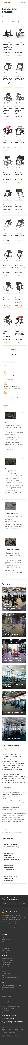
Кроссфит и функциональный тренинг (12, 966)
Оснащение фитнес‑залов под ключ (11, 985)
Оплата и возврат (11, 513)
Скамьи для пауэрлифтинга (11, 745)
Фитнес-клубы (5, 1001)
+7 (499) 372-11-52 (9, 1015)
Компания (5, 934)
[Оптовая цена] (7, 39)
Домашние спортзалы (7, 1012)
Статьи (3, 943)
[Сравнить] (10, 39)
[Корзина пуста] (25, 2)
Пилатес (4, 971)
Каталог (4, 955)
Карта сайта (5, 952)
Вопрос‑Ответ (5, 948)
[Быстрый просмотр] (4, 39)
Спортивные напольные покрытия (11, 979)
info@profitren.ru (9, 1018)
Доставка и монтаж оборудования (11, 992)
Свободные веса (6, 964)
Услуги (4, 982)
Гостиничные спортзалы (8, 1010)
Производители (6, 939)
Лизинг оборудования (8, 987)
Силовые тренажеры (7, 960)
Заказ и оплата (6, 950)
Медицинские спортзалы (8, 1008)
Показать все (6, 365)
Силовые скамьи (6, 962)
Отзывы (4, 941)
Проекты (5, 999)
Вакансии (4, 946)
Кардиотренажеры (7, 958)
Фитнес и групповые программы (10, 969)
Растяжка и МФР (6, 973)
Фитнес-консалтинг (12, 423)
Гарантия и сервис (12, 549)
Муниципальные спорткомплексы (11, 1006)
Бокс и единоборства (7, 975)
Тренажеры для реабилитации (10, 977)
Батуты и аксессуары (9, 362)
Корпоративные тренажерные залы (11, 1004)
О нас (3, 937)
